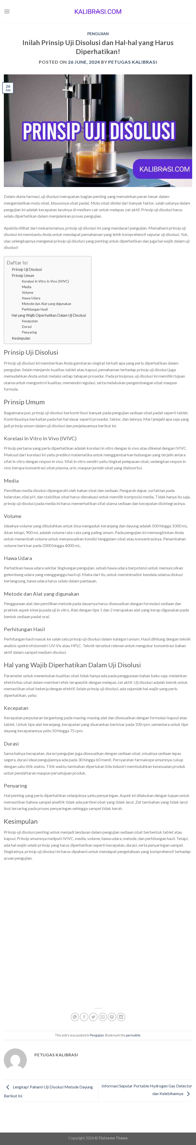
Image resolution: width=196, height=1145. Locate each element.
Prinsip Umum (23, 275)
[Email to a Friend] (103, 1017)
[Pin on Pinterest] (112, 1017)
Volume (27, 292)
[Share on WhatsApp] (75, 1017)
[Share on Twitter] (93, 1017)
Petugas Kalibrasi (132, 62)
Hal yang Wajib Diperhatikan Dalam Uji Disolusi (49, 315)
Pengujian (98, 33)
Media (26, 287)
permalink (133, 1035)
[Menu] (7, 11)
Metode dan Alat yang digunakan (46, 304)
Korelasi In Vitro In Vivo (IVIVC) (45, 281)
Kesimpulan (21, 338)
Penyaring (29, 332)
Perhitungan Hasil (35, 309)
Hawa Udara (31, 298)
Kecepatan (30, 321)
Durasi (27, 327)
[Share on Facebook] (84, 1017)
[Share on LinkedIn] (121, 1017)
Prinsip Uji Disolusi (27, 269)
